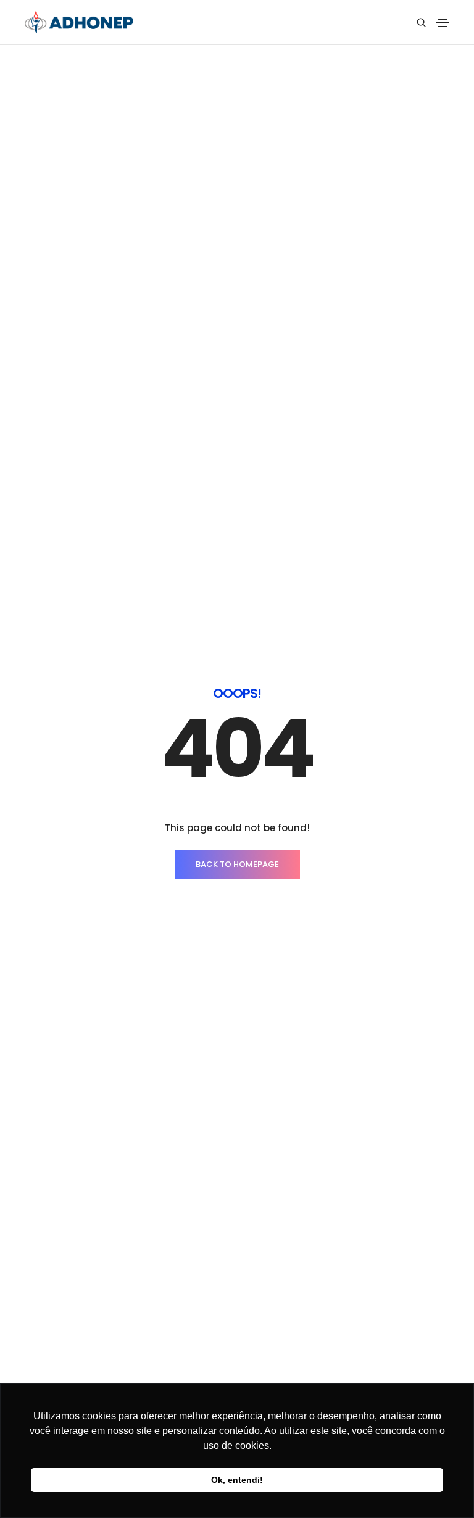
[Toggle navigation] (442, 23)
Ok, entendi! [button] (237, 1480)
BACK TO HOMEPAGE (237, 864)
